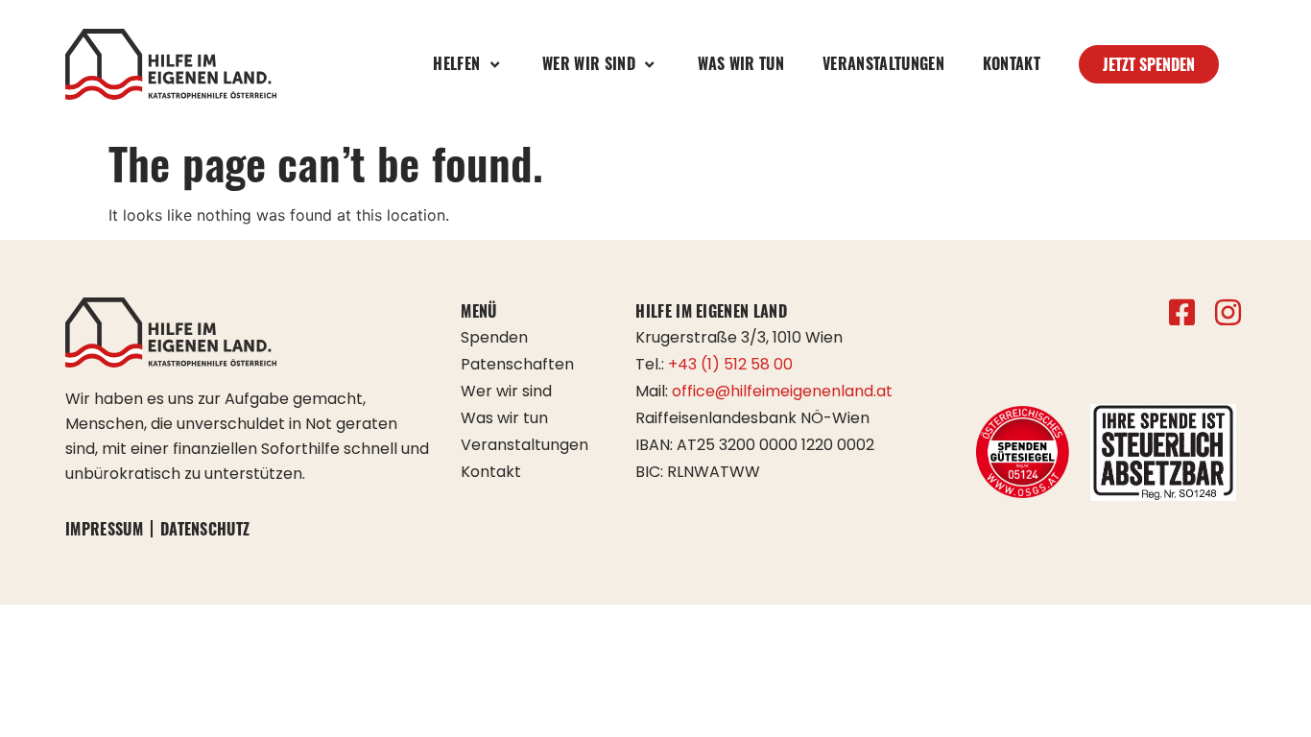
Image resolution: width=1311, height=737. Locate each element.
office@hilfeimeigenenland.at (782, 391)
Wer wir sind (506, 391)
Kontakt (1011, 63)
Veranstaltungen (883, 63)
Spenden (494, 337)
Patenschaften (517, 364)
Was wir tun (741, 63)
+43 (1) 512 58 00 (730, 364)
